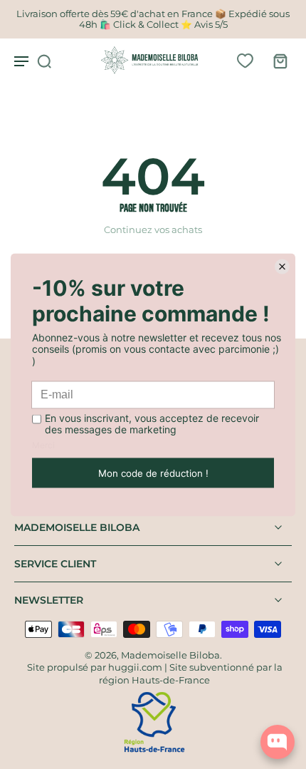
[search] (44, 60)
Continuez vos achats (153, 229)
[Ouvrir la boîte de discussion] (277, 742)
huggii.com (135, 667)
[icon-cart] (276, 60)
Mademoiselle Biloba (170, 655)
